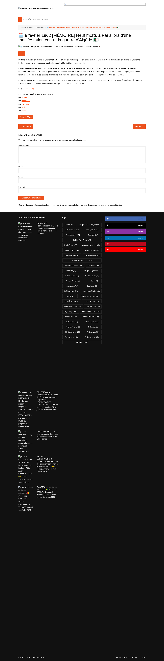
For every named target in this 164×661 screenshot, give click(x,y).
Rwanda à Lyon (73, 327)
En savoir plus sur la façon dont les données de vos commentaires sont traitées (91, 205)
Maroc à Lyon (92, 301)
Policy (126, 657)
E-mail (21, 177)
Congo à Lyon (92, 250)
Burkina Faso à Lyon (82, 240)
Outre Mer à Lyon (91, 311)
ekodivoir (71, 271)
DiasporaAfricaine (73, 265)
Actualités (27, 19)
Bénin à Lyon (70, 245)
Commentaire (24, 145)
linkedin (25, 110)
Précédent (27, 126)
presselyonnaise (91, 317)
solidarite (93, 327)
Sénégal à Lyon (73, 332)
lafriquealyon (71, 291)
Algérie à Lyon (27, 117)
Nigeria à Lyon (93, 306)
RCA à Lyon (72, 322)
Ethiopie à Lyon (91, 271)
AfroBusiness (72, 230)
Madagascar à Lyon (89, 296)
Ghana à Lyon (92, 276)
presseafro (71, 317)
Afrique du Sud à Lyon (89, 225)
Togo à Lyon (71, 337)
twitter (24, 107)
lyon (69, 296)
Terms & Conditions (138, 657)
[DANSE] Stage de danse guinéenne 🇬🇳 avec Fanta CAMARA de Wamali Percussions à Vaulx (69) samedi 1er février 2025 (47, 492)
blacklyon (93, 235)
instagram (26, 104)
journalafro (72, 286)
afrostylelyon (92, 230)
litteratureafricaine (91, 291)
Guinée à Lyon (73, 281)
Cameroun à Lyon (91, 245)
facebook (26, 101)
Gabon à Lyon (72, 276)
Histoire (93, 281)
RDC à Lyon (92, 322)
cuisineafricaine (71, 255)
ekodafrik (93, 265)
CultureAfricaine (92, 255)
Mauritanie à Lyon (72, 306)
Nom (20, 167)
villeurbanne (82, 342)
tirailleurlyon (93, 332)
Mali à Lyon (71, 301)
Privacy (118, 657)
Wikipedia (30, 89)
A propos (45, 19)
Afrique (69, 225)
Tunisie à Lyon (92, 337)
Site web (21, 187)
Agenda (36, 19)
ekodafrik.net (27, 97)
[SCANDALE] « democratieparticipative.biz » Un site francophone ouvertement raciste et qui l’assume (47, 228)
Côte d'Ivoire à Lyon (82, 260)
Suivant (138, 126)
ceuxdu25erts (72, 250)
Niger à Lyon (70, 311)
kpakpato (92, 286)
